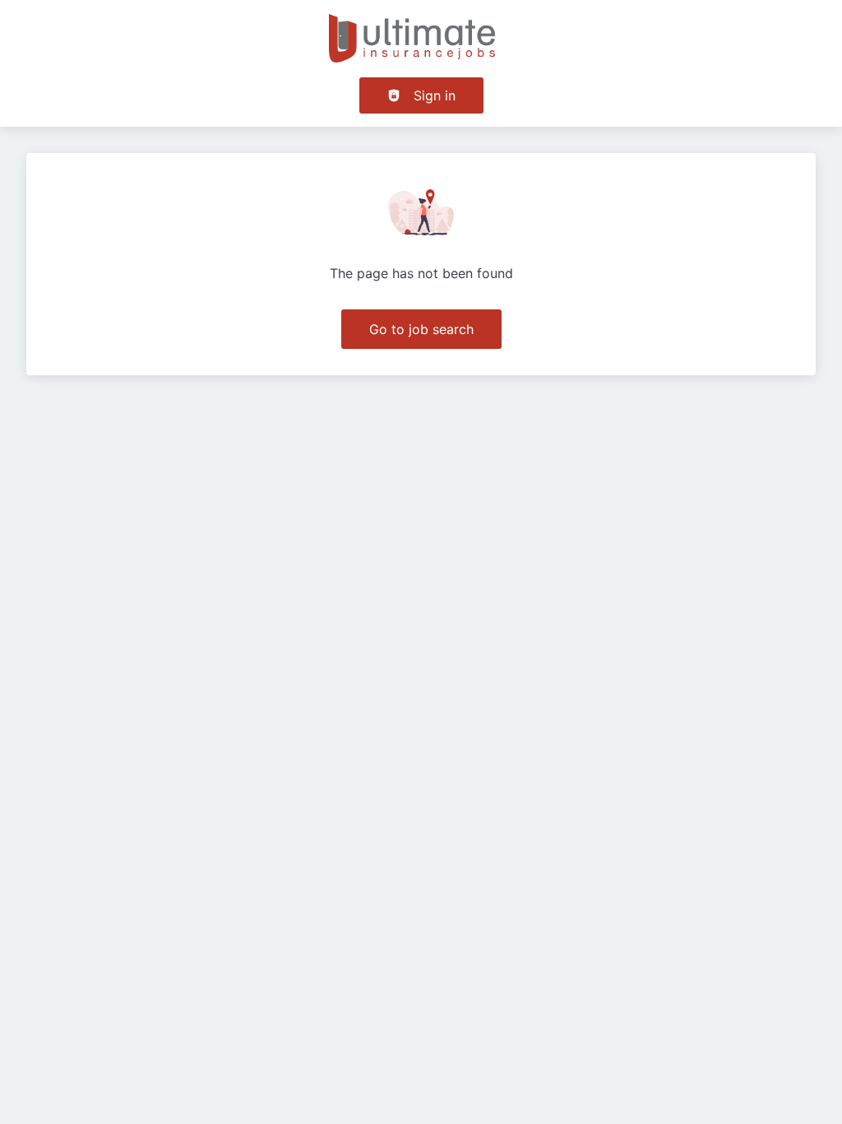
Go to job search (421, 329)
